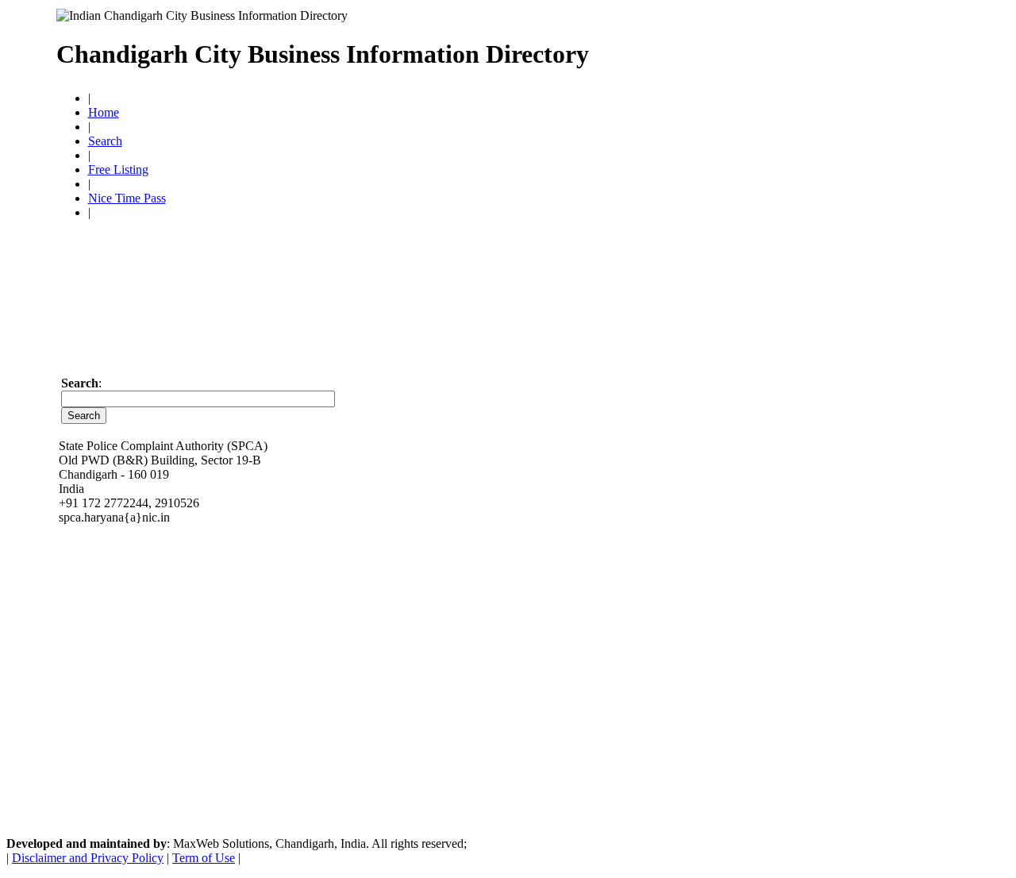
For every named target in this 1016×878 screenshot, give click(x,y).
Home (103, 112)
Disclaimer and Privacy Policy (88, 858)
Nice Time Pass (127, 198)
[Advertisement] (774, 47)
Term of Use (203, 858)
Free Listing (118, 169)
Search (105, 141)
